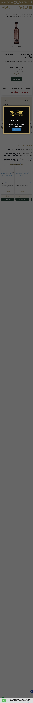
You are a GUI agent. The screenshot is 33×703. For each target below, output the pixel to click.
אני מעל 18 (16, 130)
